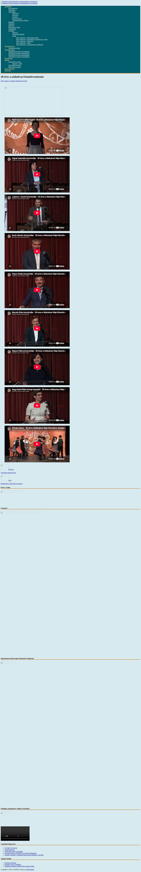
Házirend (11, 25)
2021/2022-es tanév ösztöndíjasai (18, 57)
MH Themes (30, 869)
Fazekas (15, 17)
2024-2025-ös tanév (14, 65)
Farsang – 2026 (17, 63)
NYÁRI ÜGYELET (11, 848)
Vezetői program (10, 850)
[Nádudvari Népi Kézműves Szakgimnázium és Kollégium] (19, 1)
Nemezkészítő (16, 19)
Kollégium (11, 24)
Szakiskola (18, 81)
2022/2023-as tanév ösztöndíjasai (18, 55)
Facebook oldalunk (10, 863)
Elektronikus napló (14, 27)
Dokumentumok (10, 69)
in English (11, 31)
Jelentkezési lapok (14, 48)
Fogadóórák (12, 29)
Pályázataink (9, 58)
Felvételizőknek (9, 46)
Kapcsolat (8, 70)
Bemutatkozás (13, 8)
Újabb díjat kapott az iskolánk (14, 851)
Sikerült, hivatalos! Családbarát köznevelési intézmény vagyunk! (24, 855)
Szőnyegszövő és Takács (20, 20)
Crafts (14, 36)
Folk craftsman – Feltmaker (24, 41)
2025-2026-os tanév (14, 62)
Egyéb (24, 81)
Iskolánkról (8, 6)
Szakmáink (12, 12)
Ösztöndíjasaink (10, 50)
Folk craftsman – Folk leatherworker (27, 38)
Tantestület (11, 10)
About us (15, 32)
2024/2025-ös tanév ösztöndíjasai (18, 51)
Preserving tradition (18, 34)
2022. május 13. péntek (8, 81)
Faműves (15, 15)
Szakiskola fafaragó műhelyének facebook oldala (19, 866)
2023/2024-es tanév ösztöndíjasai (18, 53)
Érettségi (11, 22)
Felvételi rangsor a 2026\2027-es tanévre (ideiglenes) (21, 853)
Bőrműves (15, 13)
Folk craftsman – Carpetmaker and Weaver (29, 44)
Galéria (7, 60)
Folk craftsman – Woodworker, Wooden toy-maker (32, 39)
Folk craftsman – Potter (23, 43)
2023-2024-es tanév (14, 67)
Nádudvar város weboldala (13, 864)
